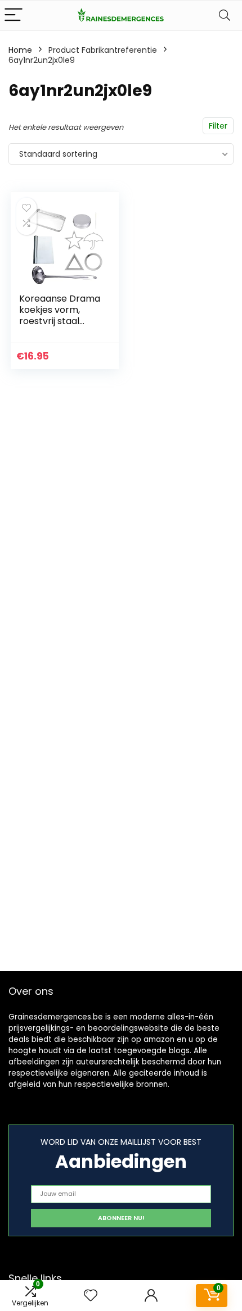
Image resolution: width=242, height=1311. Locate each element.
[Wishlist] (90, 1296)
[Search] (224, 15)
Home (20, 50)
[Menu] (13, 15)
